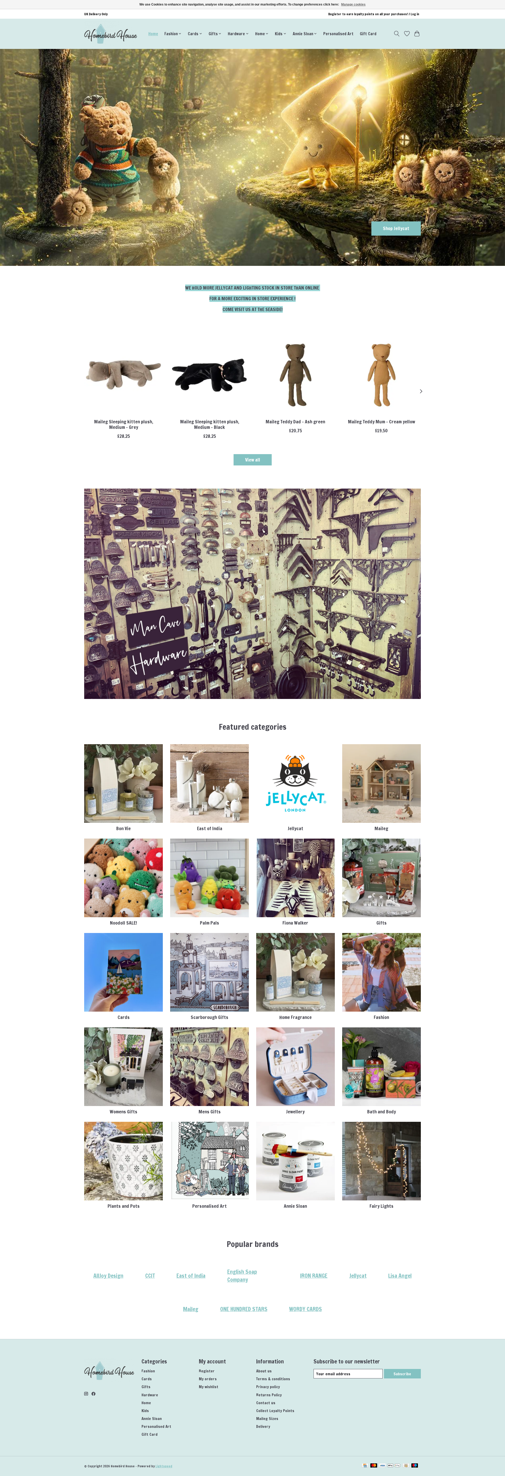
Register (207, 1371)
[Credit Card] (365, 1466)
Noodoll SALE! (123, 923)
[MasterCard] (373, 1466)
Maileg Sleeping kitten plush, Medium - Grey (123, 424)
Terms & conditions (273, 1379)
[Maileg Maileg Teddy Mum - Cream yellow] (381, 375)
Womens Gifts (123, 1111)
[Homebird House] (110, 34)
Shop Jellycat (396, 228)
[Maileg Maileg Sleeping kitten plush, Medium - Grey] (123, 375)
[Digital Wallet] (394, 1466)
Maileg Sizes (267, 1418)
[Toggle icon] (397, 33)
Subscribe (402, 1374)
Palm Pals (209, 923)
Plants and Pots (124, 1206)
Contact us (265, 1403)
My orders (208, 1379)
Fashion (381, 1017)
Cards (124, 1017)
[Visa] (382, 1466)
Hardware (150, 1395)
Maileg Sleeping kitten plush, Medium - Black (209, 424)
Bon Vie (123, 828)
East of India (209, 828)
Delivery (263, 1426)
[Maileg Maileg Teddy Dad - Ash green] (295, 375)
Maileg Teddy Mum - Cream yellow (381, 421)
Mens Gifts (210, 1111)
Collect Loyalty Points (275, 1410)
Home (153, 34)
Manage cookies (353, 4)
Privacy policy (268, 1386)
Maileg (381, 828)
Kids (145, 1410)
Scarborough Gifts (209, 1017)
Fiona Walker (295, 923)
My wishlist (208, 1386)
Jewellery (295, 1111)
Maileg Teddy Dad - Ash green (295, 421)
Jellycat (295, 828)
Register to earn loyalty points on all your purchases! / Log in (373, 14)
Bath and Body (381, 1111)
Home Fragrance (295, 1017)
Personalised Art (338, 34)
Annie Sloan (295, 1206)
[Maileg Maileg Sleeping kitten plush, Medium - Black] (209, 375)
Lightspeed (163, 1466)
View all (252, 460)
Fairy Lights (381, 1206)
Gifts (381, 923)
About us (264, 1371)
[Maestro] (414, 1466)
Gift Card (368, 34)
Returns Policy (269, 1395)
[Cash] (406, 1466)
